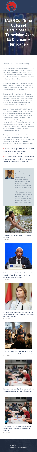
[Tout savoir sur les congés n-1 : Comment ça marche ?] (18, 232)
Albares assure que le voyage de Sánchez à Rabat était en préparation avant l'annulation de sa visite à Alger (18, 151)
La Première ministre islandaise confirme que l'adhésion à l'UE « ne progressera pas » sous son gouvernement (18, 314)
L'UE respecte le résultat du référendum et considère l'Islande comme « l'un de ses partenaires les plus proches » (17, 275)
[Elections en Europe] (12, 6)
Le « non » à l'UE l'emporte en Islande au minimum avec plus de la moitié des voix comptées (17, 428)
